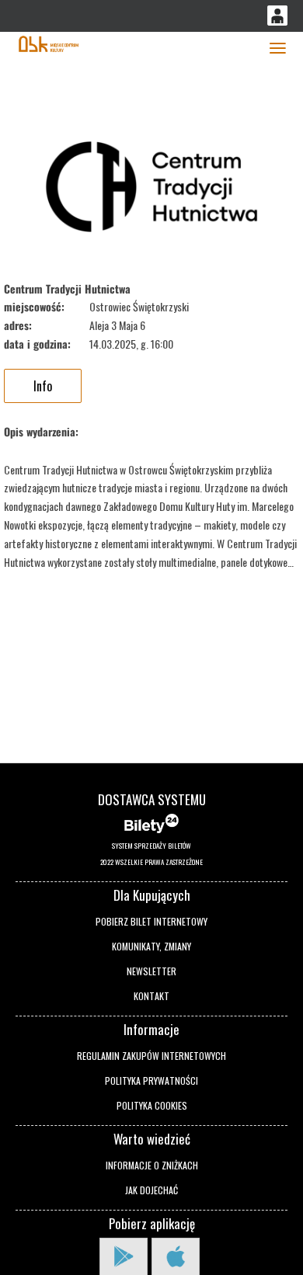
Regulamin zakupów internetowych (151, 1055)
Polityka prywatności (151, 1080)
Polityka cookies (152, 1105)
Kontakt (151, 995)
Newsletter (151, 971)
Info (42, 386)
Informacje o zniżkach (152, 1165)
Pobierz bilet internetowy (151, 921)
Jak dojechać (151, 1190)
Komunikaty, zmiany (151, 946)
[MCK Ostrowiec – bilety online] (49, 42)
